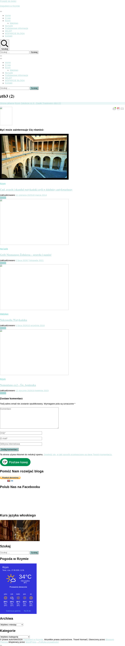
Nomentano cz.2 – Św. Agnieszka (18, 385)
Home (8, 15)
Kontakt (8, 36)
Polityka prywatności (49, 642)
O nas (8, 18)
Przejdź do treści (8, 1)
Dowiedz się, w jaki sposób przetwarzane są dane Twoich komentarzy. (78, 454)
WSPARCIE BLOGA (15, 33)
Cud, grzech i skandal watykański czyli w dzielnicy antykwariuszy (36, 189)
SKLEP (8, 31)
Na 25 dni (27, 611)
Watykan (14, 23)
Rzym (7, 20)
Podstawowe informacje (16, 28)
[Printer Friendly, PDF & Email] (118, 109)
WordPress (31, 642)
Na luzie (9, 26)
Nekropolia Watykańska (13, 320)
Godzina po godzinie (13, 611)
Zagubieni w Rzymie (10, 6)
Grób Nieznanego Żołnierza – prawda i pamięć (25, 255)
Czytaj (3, 197)
